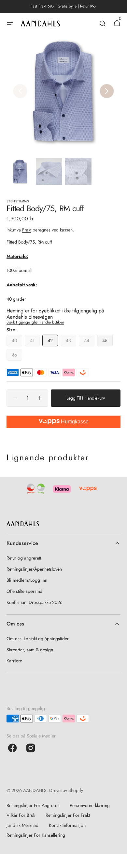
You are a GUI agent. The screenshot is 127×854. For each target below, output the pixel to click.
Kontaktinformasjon (67, 825)
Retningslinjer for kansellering (36, 835)
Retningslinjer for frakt (68, 815)
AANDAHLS (35, 790)
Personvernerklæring (90, 805)
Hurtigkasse (74, 421)
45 (107, 341)
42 (53, 341)
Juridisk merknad (22, 825)
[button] (10, 23)
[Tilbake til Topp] (119, 846)
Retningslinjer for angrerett (33, 805)
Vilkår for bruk (21, 815)
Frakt (26, 230)
